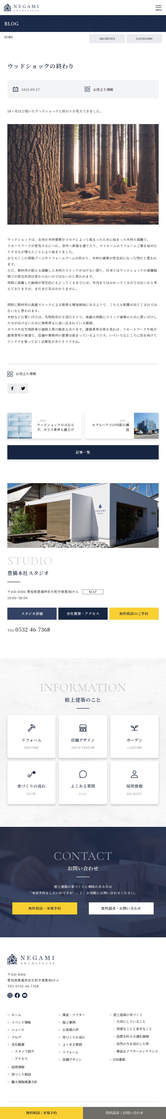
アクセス (21, 1058)
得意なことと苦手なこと (134, 1028)
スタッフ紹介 (24, 1051)
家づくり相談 (21, 1074)
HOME (8, 37)
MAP (93, 592)
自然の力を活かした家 (133, 1043)
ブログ (16, 1037)
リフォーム (70, 1052)
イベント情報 (21, 1022)
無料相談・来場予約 (45, 908)
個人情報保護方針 (24, 1082)
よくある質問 (72, 1044)
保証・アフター (73, 1014)
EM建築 (119, 1059)
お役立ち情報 (103, 89)
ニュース (17, 1029)
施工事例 (68, 1022)
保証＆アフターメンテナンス (137, 1051)
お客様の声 (70, 1029)
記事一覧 (83, 452)
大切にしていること (131, 1021)
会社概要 (17, 1044)
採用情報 (17, 1067)
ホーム (16, 1014)
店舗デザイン (72, 1059)
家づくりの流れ (73, 1037)
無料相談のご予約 (134, 613)
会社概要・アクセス (83, 613)
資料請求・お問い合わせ (121, 908)
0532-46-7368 (32, 629)
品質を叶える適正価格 (133, 1036)
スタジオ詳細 (32, 613)
